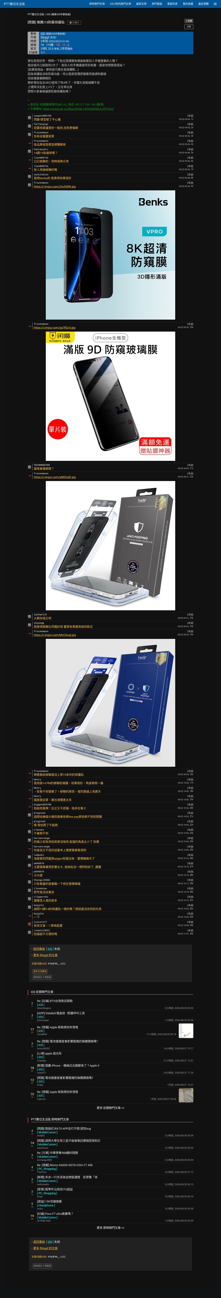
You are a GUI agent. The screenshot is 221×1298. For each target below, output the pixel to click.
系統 (46, 949)
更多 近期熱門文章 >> (110, 1108)
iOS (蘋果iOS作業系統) (58, 14)
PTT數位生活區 (36, 14)
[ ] (40, 1005)
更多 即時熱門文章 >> (110, 1227)
